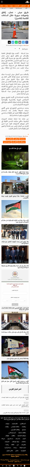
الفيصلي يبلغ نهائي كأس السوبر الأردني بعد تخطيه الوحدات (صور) (15, 398)
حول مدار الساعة (19, 8)
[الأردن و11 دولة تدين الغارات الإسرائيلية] (15, 209)
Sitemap (10, 461)
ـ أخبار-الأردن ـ (23, 424)
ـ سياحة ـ (15, 448)
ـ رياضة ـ (7, 445)
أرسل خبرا (3, 8)
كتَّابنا (26, 8)
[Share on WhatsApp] (16, 42)
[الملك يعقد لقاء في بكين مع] (15, 321)
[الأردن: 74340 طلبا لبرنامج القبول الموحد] (15, 185)
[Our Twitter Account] (17, 466)
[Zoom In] (19, 48)
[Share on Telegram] (12, 42)
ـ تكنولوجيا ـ (23, 451)
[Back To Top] (27, 466)
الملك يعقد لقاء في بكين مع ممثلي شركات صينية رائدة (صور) (15, 333)
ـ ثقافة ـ (13, 445)
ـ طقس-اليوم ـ (9, 451)
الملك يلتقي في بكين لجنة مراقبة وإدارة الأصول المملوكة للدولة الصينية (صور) (15, 266)
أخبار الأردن (23, 6)
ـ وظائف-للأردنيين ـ (15, 430)
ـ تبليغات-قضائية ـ (21, 436)
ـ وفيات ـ (7, 427)
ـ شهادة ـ (3, 439)
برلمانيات (6, 6)
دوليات (11, 6)
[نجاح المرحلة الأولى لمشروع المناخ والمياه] (15, 161)
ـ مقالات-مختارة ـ (22, 433)
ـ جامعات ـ (23, 442)
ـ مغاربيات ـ (23, 445)
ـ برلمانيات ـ (23, 427)
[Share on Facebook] (26, 42)
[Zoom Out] (15, 48)
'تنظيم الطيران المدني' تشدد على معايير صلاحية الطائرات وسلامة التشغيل (15, 405)
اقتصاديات (16, 6)
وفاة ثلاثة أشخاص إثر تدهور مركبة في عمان (18, 359)
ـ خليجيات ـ (7, 442)
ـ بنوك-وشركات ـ (16, 442)
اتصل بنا (11, 8)
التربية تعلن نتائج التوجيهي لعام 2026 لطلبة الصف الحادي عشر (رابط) (15, 309)
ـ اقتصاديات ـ (14, 424)
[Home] (28, 6)
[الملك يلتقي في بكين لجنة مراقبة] (15, 254)
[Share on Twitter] (23, 42)
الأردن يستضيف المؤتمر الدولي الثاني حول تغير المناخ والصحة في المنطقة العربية (15, 382)
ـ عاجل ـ (17, 451)
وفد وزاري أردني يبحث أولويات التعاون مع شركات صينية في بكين (15, 242)
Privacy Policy (5, 460)
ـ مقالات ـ (13, 436)
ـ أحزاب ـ (24, 439)
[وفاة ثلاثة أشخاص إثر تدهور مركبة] (15, 346)
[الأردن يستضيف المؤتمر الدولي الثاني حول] (15, 370)
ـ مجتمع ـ (24, 430)
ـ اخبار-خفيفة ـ (22, 448)
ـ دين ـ (17, 445)
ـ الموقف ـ (7, 436)
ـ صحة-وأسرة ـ (7, 448)
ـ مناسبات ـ (17, 439)
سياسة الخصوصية (15, 460)
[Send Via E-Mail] (19, 42)
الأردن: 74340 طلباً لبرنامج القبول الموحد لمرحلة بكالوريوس (15, 197)
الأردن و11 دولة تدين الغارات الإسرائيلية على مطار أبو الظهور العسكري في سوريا (15, 221)
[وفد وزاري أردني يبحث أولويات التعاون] (15, 231)
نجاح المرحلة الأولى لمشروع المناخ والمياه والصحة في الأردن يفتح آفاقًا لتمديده (15, 173)
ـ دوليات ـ (7, 424)
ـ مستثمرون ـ (10, 439)
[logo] (27, 2)
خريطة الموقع (18, 461)
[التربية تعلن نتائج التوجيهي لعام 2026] (15, 288)
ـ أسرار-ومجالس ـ (12, 433)
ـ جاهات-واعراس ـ (15, 427)
